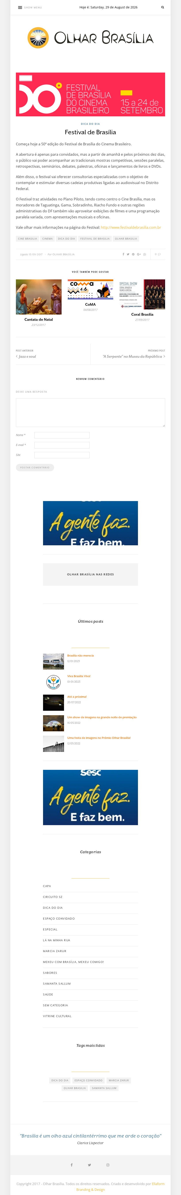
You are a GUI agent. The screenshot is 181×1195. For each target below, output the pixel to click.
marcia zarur (119, 1080)
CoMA (90, 304)
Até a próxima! (77, 696)
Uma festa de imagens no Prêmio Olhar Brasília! (99, 738)
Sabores (50, 972)
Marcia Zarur (54, 951)
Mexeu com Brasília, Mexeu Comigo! (73, 962)
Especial (50, 929)
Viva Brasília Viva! (78, 676)
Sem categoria (55, 1005)
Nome (20, 435)
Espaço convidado (59, 918)
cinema (47, 238)
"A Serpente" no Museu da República (133, 356)
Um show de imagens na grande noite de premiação (102, 717)
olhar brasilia (126, 238)
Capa (47, 886)
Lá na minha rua (56, 940)
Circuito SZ (53, 897)
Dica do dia (90, 124)
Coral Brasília (142, 314)
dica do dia (66, 238)
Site (18, 455)
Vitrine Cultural (57, 1016)
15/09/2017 (36, 254)
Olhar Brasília (64, 254)
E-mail (21, 445)
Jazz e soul (27, 356)
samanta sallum (104, 1088)
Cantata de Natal (39, 319)
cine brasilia (27, 238)
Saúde (48, 994)
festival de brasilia (95, 238)
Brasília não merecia (80, 655)
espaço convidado (89, 1080)
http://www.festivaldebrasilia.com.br (131, 227)
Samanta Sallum (57, 983)
